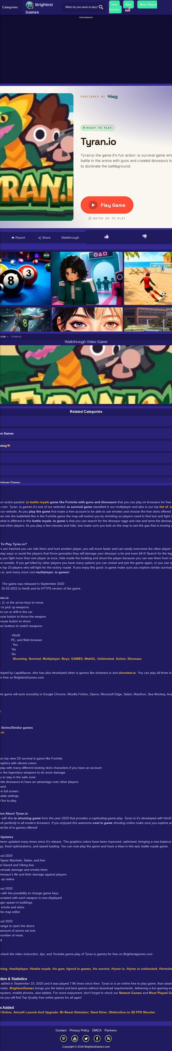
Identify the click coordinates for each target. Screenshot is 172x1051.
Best (128, 4)
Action (121, 658)
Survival (35, 658)
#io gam (58, 968)
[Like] (106, 236)
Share (46, 237)
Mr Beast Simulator (74, 1012)
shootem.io (127, 672)
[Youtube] (75, 1038)
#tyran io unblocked (142, 968)
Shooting (20, 658)
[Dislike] (144, 236)
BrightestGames (22, 988)
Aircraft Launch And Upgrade (35, 1012)
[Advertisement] (86, 50)
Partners (111, 1030)
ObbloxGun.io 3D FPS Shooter (132, 1012)
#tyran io (118, 968)
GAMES (77, 658)
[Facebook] (97, 1038)
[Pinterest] (64, 1038)
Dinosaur (135, 658)
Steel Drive (98, 1012)
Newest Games (130, 993)
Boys (65, 658)
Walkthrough (70, 237)
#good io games (78, 968)
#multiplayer (18, 968)
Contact (61, 1030)
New (114, 4)
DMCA (96, 1030)
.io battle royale (37, 502)
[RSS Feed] (108, 1038)
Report (20, 237)
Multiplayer (51, 658)
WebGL (90, 658)
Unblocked (105, 658)
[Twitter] (86, 1038)
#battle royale (40, 968)
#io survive (101, 968)
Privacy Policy (79, 1030)
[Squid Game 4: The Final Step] (87, 279)
